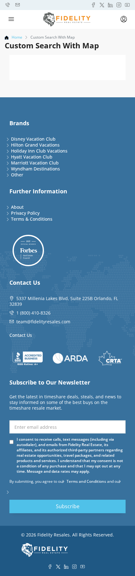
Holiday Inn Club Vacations (39, 151)
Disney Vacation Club (33, 139)
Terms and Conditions (86, 481)
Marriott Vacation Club (35, 163)
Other (17, 175)
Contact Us (20, 335)
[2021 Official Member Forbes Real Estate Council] (28, 250)
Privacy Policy (25, 213)
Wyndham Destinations (35, 169)
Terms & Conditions (31, 219)
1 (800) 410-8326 (33, 313)
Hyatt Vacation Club (31, 157)
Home (17, 37)
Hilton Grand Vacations (35, 145)
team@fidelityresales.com (43, 322)
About (17, 207)
